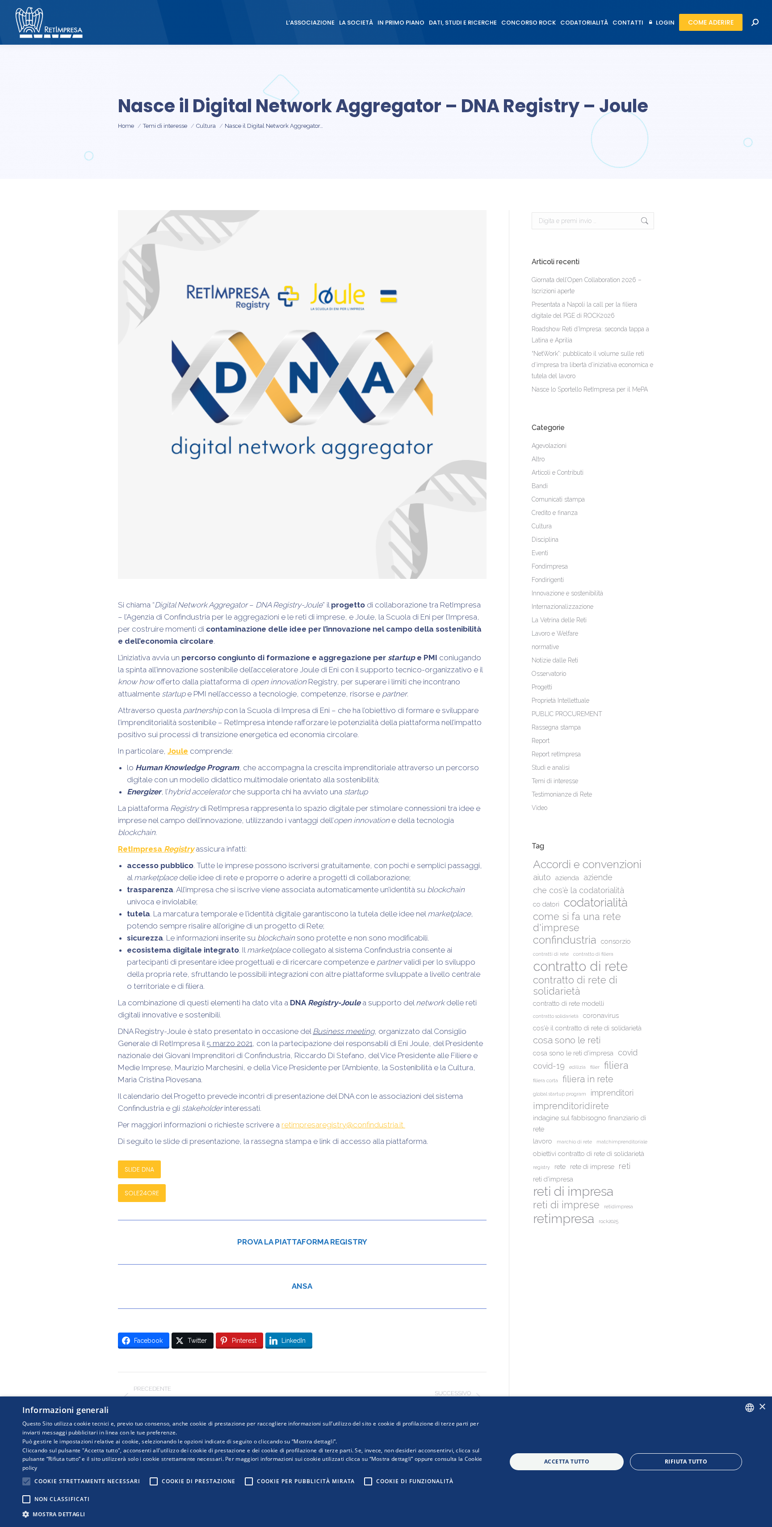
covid (628, 1052)
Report (541, 740)
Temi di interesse (555, 781)
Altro (538, 459)
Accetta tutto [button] (566, 1461)
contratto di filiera (593, 954)
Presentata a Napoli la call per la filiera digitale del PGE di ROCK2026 (584, 310)
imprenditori (612, 1092)
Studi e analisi (551, 767)
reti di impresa (573, 1191)
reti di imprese (566, 1205)
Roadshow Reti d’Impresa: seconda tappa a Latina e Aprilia (590, 334)
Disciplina (545, 539)
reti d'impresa (553, 1179)
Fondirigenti (548, 579)
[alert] (386, 1461)
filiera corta (545, 1080)
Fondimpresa (550, 566)
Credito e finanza (555, 512)
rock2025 (608, 1221)
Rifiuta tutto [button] (686, 1461)
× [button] (762, 1407)
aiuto (542, 877)
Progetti (542, 687)
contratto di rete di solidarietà (575, 985)
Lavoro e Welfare (555, 633)
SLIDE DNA (139, 1169)
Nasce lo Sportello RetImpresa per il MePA (590, 389)
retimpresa (563, 1218)
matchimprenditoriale (621, 1141)
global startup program (559, 1094)
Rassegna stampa (556, 727)
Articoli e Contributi (557, 472)
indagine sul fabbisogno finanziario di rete (589, 1123)
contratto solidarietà (556, 1016)
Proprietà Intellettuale (560, 700)
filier (595, 1067)
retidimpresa (618, 1206)
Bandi (540, 485)
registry (541, 1167)
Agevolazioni (549, 445)
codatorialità (596, 902)
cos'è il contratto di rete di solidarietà (587, 1028)
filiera (616, 1065)
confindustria (564, 940)
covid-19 (549, 1066)
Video (539, 807)
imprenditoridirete (571, 1106)
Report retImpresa (556, 754)
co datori (546, 904)
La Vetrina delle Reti (559, 620)
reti (624, 1166)
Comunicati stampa (558, 499)
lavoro (542, 1141)
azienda (567, 878)
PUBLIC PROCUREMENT (567, 713)
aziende (598, 877)
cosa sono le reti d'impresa (573, 1053)
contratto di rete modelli (568, 1004)
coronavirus (601, 1016)
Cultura (542, 526)
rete (560, 1167)
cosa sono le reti (567, 1040)
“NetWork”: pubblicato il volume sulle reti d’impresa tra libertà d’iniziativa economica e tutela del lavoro (592, 365)
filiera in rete (587, 1079)
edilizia (577, 1067)
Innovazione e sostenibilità (567, 593)
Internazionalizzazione (562, 606)
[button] (257, 1514)
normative (545, 646)
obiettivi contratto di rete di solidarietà (588, 1154)
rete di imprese (592, 1167)
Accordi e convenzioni (587, 864)
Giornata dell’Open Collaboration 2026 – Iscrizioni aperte (587, 285)
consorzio (616, 941)
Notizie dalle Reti (555, 660)
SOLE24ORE (142, 1193)
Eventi (540, 553)
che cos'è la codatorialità (578, 890)
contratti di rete (551, 954)
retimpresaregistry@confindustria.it (343, 1124)
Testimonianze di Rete (562, 794)
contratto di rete (580, 966)
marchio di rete (574, 1141)
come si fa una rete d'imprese (577, 922)
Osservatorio (549, 673)
